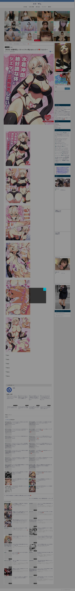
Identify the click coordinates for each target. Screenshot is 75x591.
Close (45, 289)
